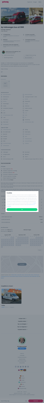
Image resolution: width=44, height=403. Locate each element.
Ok (22, 209)
